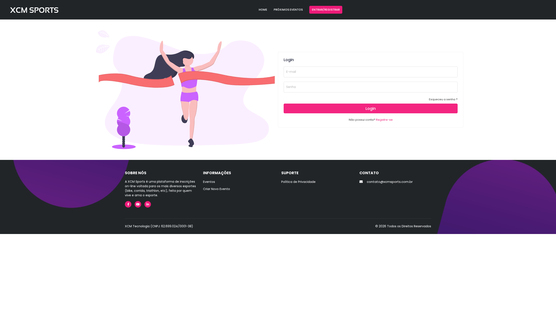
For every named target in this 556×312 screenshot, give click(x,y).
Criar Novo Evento (216, 189)
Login (371, 108)
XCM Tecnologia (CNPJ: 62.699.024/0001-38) (159, 226)
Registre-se (384, 120)
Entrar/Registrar (326, 10)
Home (263, 10)
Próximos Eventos (288, 10)
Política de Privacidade (298, 182)
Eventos (209, 182)
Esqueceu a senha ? (443, 99)
